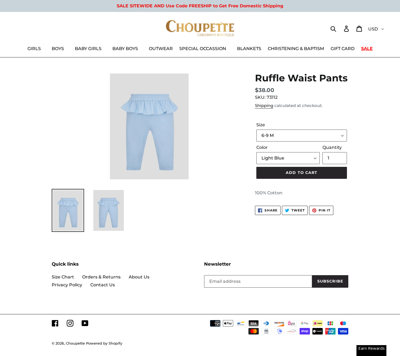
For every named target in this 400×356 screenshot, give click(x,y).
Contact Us (102, 284)
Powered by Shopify (104, 343)
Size (260, 124)
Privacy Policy (67, 284)
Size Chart (63, 277)
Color (262, 147)
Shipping (264, 105)
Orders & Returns (101, 277)
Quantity (332, 147)
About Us (139, 277)
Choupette (75, 343)
